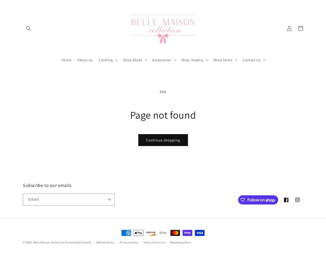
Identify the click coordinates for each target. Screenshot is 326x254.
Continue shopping (163, 140)
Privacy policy (129, 242)
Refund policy (106, 242)
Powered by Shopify (78, 242)
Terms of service (154, 242)
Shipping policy (180, 242)
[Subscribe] (108, 199)
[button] (28, 28)
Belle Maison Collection (49, 242)
